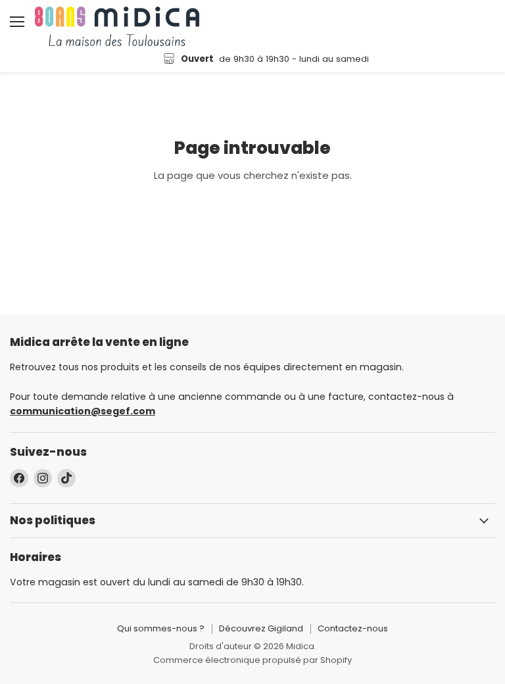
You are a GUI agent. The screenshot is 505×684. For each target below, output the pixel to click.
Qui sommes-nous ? (160, 628)
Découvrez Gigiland (261, 628)
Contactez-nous (353, 628)
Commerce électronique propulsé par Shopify (252, 660)
